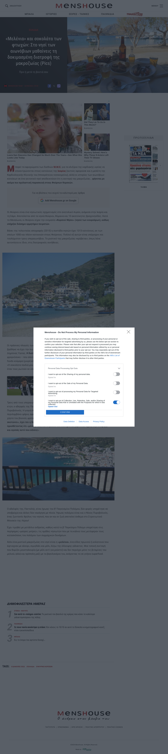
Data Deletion (69, 421)
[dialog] (84, 377)
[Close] (129, 332)
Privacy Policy (98, 421)
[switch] (116, 374)
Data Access (84, 421)
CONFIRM (65, 412)
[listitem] (84, 368)
